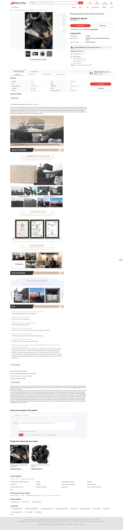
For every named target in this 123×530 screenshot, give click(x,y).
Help (87, 7)
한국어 (73, 521)
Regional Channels (78, 519)
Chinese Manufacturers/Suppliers (44, 519)
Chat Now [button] (103, 25)
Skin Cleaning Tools (91, 484)
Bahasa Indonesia (101, 521)
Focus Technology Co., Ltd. (52, 524)
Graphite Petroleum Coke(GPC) (42, 10)
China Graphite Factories (16, 508)
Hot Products (26, 519)
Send (21, 434)
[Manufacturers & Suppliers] (18, 2)
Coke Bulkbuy (38, 512)
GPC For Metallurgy (36, 502)
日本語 (77, 521)
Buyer (80, 7)
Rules (112, 7)
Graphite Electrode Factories (31, 508)
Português (38, 521)
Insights (97, 519)
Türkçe (89, 521)
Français (43, 521)
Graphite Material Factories (47, 508)
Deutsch (59, 521)
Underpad (38, 484)
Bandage (38, 481)
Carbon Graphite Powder (16, 512)
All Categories (15, 7)
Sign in (111, 3)
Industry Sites (70, 519)
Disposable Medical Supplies (68, 481)
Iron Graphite (106, 508)
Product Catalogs (30, 479)
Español (32, 521)
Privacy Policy (82, 524)
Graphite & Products (30, 10)
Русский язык (48, 521)
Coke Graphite (74, 508)
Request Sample (94, 29)
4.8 (95, 74)
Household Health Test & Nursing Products (19, 481)
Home (11, 10)
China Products (34, 519)
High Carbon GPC (15, 502)
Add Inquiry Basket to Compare (39, 59)
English (28, 521)
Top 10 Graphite (28, 512)
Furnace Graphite (96, 508)
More (11, 489)
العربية (69, 521)
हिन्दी (80, 521)
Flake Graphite (65, 487)
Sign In (72, 65)
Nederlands (64, 521)
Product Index (86, 519)
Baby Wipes (89, 481)
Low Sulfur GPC (25, 502)
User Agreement (69, 524)
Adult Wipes (12, 484)
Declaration (76, 524)
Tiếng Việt (94, 521)
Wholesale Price (63, 519)
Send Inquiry (80, 25)
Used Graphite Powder (85, 508)
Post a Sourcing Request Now (49, 434)
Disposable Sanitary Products (16, 487)
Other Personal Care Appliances (68, 484)
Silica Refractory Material (41, 487)
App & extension (95, 7)
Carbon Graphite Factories (62, 508)
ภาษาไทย (85, 521)
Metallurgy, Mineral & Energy (19, 10)
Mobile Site (92, 519)
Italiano (54, 521)
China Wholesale (55, 519)
